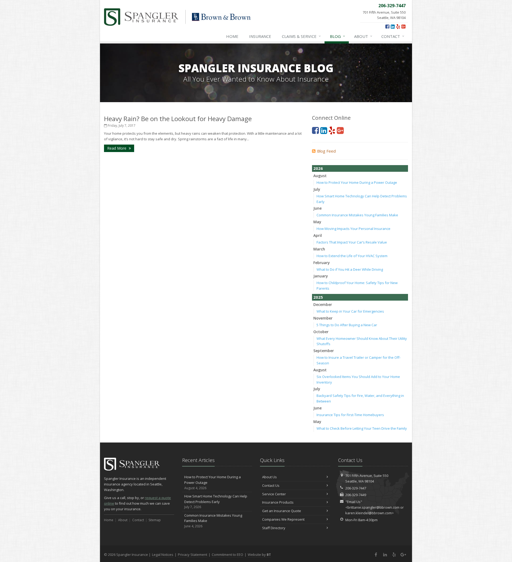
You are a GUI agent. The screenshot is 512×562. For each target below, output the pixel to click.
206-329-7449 (355, 494)
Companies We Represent (283, 519)
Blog (337, 36)
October (321, 331)
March (319, 249)
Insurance (260, 36)
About (363, 36)
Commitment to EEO (227, 554)
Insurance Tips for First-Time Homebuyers (350, 414)
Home (232, 36)
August (320, 175)
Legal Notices (162, 554)
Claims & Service (301, 36)
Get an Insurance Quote (281, 510)
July (316, 189)
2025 (318, 297)
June (317, 208)
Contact (392, 36)
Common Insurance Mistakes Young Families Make (357, 215)
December (322, 304)
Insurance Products (278, 502)
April (317, 235)
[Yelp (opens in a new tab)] (398, 26)
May (317, 221)
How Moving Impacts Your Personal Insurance (353, 228)
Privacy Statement (192, 554)
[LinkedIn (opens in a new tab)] (393, 26)
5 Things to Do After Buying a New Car (347, 324)
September (323, 350)
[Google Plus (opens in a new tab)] (403, 26)
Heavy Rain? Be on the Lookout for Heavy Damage (178, 118)
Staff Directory (273, 527)
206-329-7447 (355, 488)
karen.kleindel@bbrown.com (368, 513)
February (321, 262)
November (323, 318)
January (320, 275)
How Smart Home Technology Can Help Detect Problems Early (215, 501)
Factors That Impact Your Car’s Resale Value (352, 242)
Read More (117, 148)
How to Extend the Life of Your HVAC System (352, 255)
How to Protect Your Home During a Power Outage (357, 182)
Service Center (274, 494)
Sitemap (155, 520)
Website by (259, 554)
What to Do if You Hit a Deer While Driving (350, 269)
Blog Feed (326, 151)
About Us (269, 477)
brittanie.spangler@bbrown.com (373, 507)
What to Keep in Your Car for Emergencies (350, 311)
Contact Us (270, 485)
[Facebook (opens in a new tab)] (387, 26)
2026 (318, 168)
